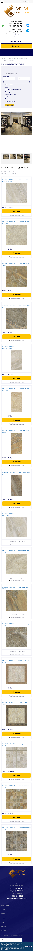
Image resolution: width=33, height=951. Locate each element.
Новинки (3, 926)
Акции (2, 922)
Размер (7, 92)
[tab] (16, 70)
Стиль (7, 96)
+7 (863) (13, 24)
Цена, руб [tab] (6, 76)
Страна (7, 99)
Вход (20, 1)
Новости (3, 913)
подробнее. (4, 949)
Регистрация (28, 1)
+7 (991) (13, 26)
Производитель (10, 94)
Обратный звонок (16, 41)
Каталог (3, 909)
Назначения (9, 85)
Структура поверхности (13, 89)
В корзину (16, 211)
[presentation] (2, 159)
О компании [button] (4, 905)
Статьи (3, 918)
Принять (28, 946)
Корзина (17, 46)
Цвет (6, 87)
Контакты (3, 930)
